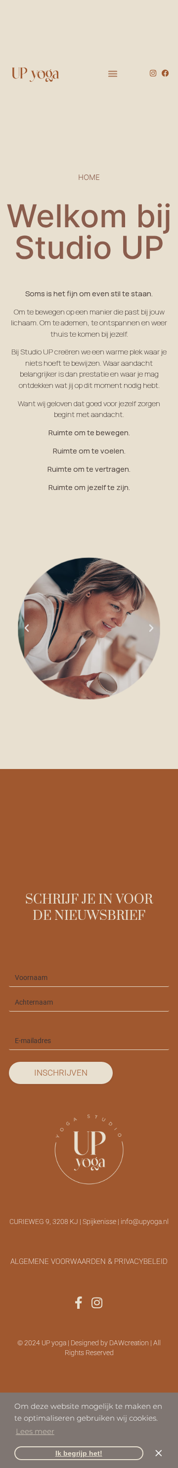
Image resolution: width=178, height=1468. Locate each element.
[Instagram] (153, 73)
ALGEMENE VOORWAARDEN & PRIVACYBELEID (89, 1261)
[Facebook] (165, 73)
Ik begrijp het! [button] (78, 1453)
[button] (112, 73)
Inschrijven (61, 1073)
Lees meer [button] (35, 1431)
